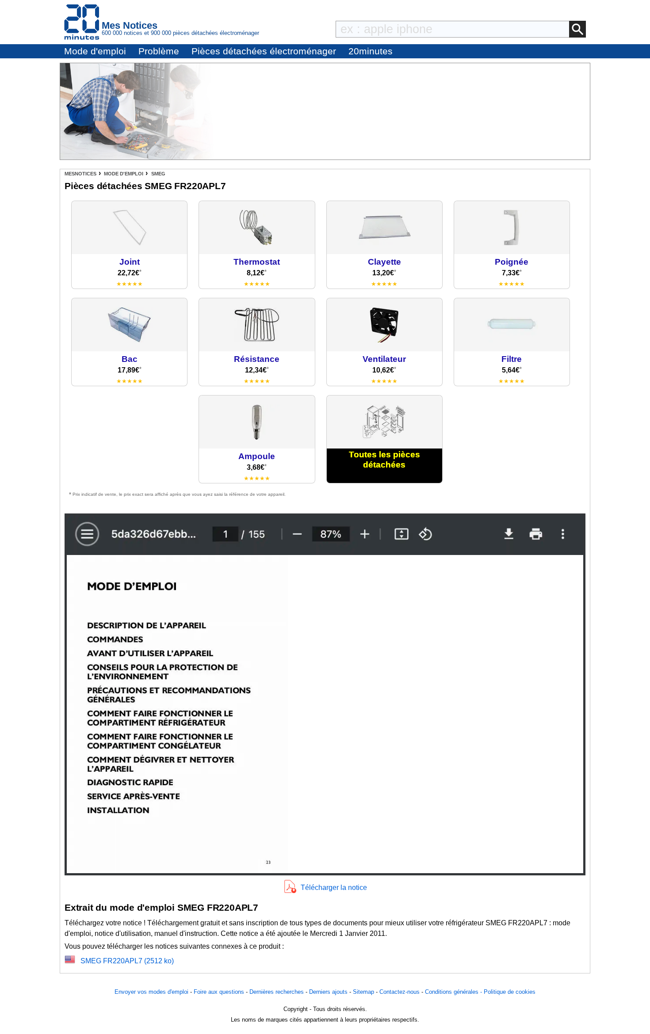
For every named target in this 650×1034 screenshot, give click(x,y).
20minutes (370, 51)
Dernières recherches (276, 991)
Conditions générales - (454, 991)
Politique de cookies (509, 991)
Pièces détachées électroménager (263, 51)
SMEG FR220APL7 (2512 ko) (127, 961)
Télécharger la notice (334, 887)
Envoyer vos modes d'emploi (151, 991)
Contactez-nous (399, 991)
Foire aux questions (219, 991)
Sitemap (363, 991)
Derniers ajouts (328, 991)
